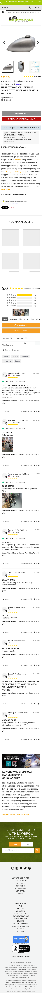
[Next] (37, 42)
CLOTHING (20, 886)
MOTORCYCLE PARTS (20, 878)
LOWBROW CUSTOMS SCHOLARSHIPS (20, 917)
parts (17, 361)
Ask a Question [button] (22, 331)
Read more (5, 190)
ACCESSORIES (20, 888)
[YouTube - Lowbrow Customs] (21, 868)
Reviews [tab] (6, 338)
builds (6, 356)
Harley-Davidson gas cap (15, 172)
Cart (38, 7)
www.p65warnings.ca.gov (11, 203)
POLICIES (20, 929)
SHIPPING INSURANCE (20, 926)
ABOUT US (20, 911)
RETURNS (20, 908)
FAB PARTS (20, 883)
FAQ (20, 906)
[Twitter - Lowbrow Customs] (25, 868)
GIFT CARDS (20, 891)
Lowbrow (7, 361)
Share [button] (7, 411)
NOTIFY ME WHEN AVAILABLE (21, 119)
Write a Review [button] (22, 325)
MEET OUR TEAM (20, 914)
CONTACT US (20, 903)
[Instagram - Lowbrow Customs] (12, 868)
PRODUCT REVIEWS (20, 923)
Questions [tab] (20, 338)
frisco (15, 356)
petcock (18, 160)
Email (15, 844)
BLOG (20, 894)
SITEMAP (20, 931)
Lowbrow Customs (23, 956)
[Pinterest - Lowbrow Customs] (29, 868)
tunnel (25, 356)
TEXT (27, 844)
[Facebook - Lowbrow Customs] (16, 868)
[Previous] (4, 42)
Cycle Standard (7, 98)
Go (37, 850)
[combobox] (23, 12)
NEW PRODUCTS (20, 881)
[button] (35, 411)
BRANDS (20, 921)
